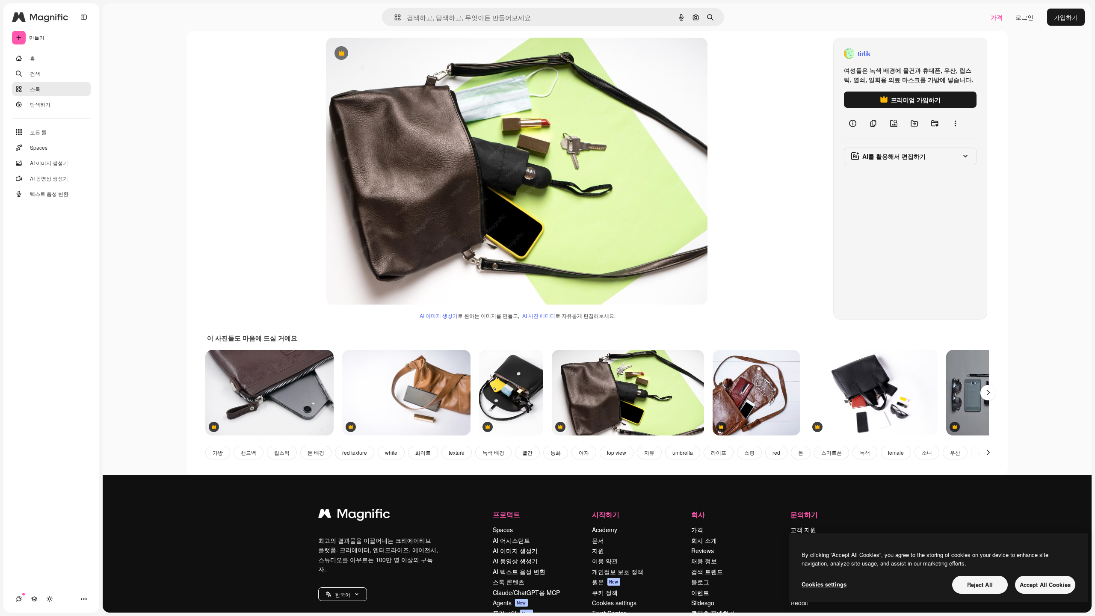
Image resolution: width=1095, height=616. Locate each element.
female (896, 452)
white (391, 452)
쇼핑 (749, 452)
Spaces (503, 529)
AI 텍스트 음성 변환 (519, 571)
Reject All (980, 584)
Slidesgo (702, 602)
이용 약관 (605, 561)
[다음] (988, 392)
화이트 (423, 452)
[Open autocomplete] (394, 17)
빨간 (527, 452)
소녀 (927, 452)
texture (457, 452)
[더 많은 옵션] (955, 123)
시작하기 (605, 514)
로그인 (1024, 17)
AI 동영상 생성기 (515, 561)
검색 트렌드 (707, 571)
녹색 (865, 452)
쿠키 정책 (605, 592)
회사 (698, 514)
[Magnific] (354, 515)
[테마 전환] (49, 599)
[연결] (19, 599)
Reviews (702, 550)
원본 (605, 582)
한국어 (342, 594)
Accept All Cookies (1045, 584)
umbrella (682, 452)
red (776, 452)
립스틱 (282, 452)
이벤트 (700, 592)
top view (616, 452)
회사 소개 (704, 540)
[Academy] (34, 599)
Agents (509, 602)
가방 (218, 452)
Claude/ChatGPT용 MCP (526, 592)
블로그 (700, 582)
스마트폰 (831, 452)
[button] (342, 594)
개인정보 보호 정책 (617, 571)
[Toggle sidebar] (84, 17)
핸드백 (248, 452)
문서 (598, 540)
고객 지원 (803, 529)
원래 (375, 53)
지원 (598, 550)
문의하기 (804, 514)
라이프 (718, 452)
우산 (955, 452)
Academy (604, 529)
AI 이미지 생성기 (439, 315)
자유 (649, 452)
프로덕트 (506, 514)
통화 (555, 452)
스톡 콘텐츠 (508, 582)
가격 (997, 17)
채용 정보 (704, 561)
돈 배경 (316, 452)
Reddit (799, 602)
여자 (584, 452)
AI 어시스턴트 (511, 540)
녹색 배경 (493, 452)
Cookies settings (614, 602)
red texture (354, 452)
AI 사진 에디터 (538, 315)
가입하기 (1066, 17)
